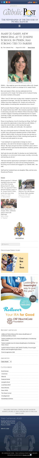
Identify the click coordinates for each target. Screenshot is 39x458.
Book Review (4, 371)
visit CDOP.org (19, 238)
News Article (31, 47)
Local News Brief (5, 385)
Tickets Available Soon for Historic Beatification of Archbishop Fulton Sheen (18, 344)
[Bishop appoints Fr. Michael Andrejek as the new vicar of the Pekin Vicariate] (10, 189)
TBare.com (26, 455)
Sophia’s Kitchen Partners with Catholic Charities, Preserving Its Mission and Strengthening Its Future (18, 348)
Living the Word (5, 382)
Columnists (4, 374)
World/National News (7, 398)
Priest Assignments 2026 (8, 352)
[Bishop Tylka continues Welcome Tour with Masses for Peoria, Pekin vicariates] (26, 184)
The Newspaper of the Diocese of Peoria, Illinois (19, 20)
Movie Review (5, 387)
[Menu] (19, 26)
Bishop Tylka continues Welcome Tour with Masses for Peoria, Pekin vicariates (26, 191)
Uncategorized (5, 396)
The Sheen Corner (6, 393)
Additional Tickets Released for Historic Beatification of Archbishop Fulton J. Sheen (16, 335)
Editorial (3, 376)
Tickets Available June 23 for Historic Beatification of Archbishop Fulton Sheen (18, 339)
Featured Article (5, 379)
